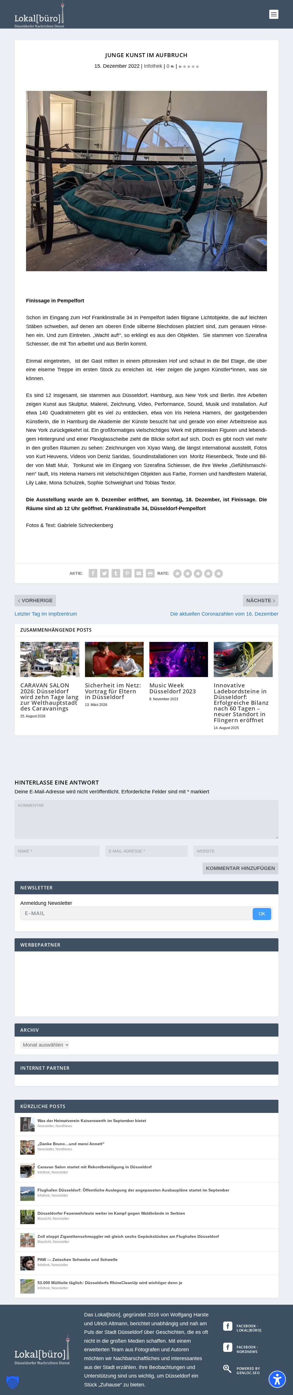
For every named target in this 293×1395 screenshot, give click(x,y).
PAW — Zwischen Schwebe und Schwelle (77, 1259)
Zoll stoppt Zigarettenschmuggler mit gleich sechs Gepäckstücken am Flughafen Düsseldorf (128, 1236)
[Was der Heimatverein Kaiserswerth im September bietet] (27, 1124)
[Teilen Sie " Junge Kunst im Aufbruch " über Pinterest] (127, 573)
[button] (273, 14)
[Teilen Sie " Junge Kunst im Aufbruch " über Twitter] (104, 573)
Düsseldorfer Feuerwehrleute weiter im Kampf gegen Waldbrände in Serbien (111, 1213)
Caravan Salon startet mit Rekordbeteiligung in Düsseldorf (94, 1167)
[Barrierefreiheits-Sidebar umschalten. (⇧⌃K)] (277, 1379)
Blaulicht (44, 1219)
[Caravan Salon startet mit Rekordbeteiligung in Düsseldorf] (27, 1171)
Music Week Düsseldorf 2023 (172, 688)
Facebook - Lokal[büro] (249, 1328)
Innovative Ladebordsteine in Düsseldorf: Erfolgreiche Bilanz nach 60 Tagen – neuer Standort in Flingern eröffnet (241, 702)
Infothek (153, 66)
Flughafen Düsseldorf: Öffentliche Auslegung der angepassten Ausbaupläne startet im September (133, 1190)
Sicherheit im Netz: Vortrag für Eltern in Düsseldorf (113, 691)
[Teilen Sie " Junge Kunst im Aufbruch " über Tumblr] (116, 573)
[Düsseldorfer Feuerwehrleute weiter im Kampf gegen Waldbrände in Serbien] (27, 1217)
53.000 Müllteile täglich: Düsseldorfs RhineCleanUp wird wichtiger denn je (109, 1282)
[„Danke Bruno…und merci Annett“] (27, 1147)
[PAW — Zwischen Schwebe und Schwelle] (27, 1263)
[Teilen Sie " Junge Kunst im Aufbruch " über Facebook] (93, 573)
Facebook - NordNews (247, 1349)
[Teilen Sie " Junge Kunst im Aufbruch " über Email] (138, 573)
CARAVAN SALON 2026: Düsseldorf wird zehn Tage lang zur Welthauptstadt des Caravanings (49, 696)
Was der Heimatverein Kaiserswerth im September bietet (91, 1120)
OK (262, 913)
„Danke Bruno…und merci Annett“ (70, 1143)
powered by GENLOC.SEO (248, 1371)
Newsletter (45, 1126)
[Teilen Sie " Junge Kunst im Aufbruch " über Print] (150, 573)
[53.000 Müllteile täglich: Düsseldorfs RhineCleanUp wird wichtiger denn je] (27, 1286)
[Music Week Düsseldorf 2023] (178, 659)
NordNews (64, 1126)
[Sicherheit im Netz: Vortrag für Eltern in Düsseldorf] (114, 659)
